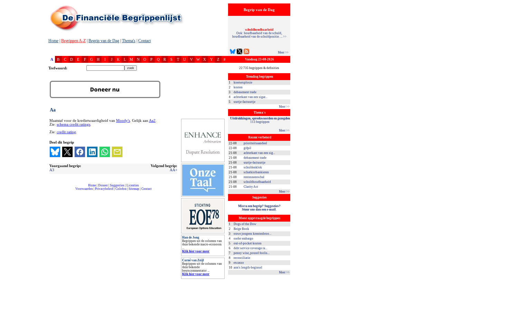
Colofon (120, 189)
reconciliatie (242, 258)
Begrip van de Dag (103, 40)
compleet (52, 191)
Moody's (123, 121)
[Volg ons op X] (239, 52)
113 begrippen (260, 120)
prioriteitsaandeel (255, 143)
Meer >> (283, 52)
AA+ (173, 170)
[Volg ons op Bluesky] (232, 52)
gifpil (247, 148)
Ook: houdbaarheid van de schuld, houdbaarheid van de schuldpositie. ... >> (259, 33)
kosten (238, 87)
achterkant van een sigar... (250, 97)
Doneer (103, 185)
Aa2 (152, 121)
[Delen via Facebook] (79, 151)
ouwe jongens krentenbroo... (252, 233)
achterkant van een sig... (259, 153)
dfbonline (501, 328)
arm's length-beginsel (248, 267)
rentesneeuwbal (254, 177)
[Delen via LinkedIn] (92, 151)
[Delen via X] (67, 151)
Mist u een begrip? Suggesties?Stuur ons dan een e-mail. (259, 207)
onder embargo (243, 238)
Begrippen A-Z (73, 40)
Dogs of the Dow (245, 224)
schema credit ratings (73, 124)
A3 (51, 170)
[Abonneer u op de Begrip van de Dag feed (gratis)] (246, 52)
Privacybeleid (104, 189)
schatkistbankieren (256, 172)
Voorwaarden (84, 189)
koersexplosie (243, 82)
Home (53, 40)
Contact (144, 40)
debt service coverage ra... (250, 248)
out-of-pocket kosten (248, 243)
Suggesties (117, 185)
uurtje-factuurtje (244, 102)
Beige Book (241, 229)
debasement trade (245, 92)
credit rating (66, 132)
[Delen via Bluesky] (54, 151)
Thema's (128, 40)
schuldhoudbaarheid (257, 182)
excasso (239, 262)
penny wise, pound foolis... (252, 253)
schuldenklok (253, 167)
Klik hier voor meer (195, 251)
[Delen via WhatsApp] (104, 151)
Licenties (132, 185)
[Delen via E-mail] (117, 151)
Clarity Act (251, 186)
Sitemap (134, 189)
